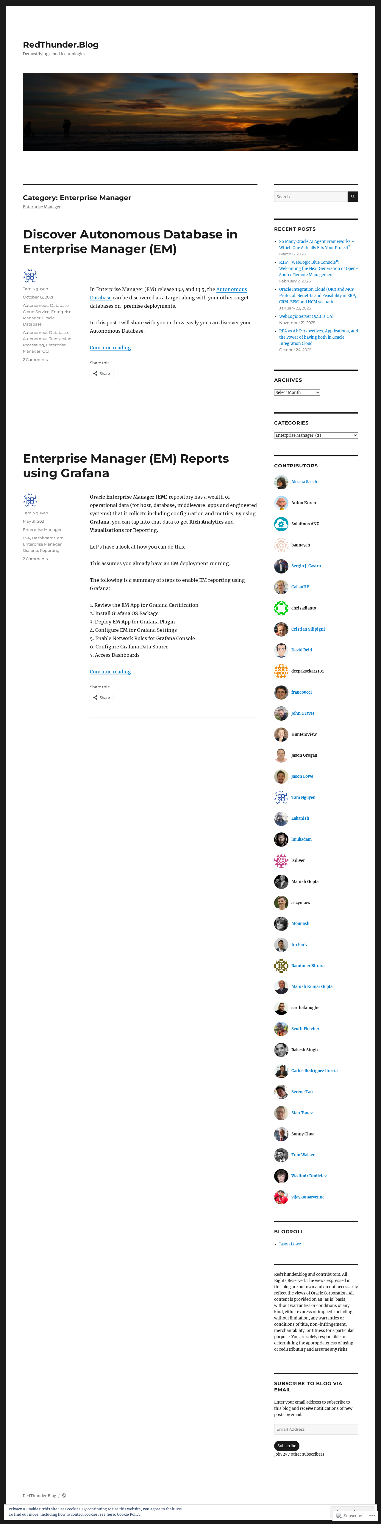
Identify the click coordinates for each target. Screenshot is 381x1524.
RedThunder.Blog (61, 45)
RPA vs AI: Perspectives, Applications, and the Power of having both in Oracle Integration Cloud (318, 337)
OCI (45, 351)
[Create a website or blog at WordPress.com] (64, 1495)
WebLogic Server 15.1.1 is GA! (306, 316)
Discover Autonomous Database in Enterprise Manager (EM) (130, 241)
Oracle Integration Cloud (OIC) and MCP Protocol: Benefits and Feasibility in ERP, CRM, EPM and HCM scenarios (317, 295)
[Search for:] (310, 196)
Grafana (30, 550)
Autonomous (35, 305)
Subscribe (286, 1445)
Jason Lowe (290, 1244)
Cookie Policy (128, 1514)
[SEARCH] (353, 196)
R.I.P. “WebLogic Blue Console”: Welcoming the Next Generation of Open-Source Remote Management (318, 268)
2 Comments (35, 359)
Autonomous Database (45, 332)
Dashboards (43, 537)
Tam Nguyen (35, 288)
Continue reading (110, 348)
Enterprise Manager (42, 529)
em (60, 537)
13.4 (26, 537)
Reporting (50, 550)
